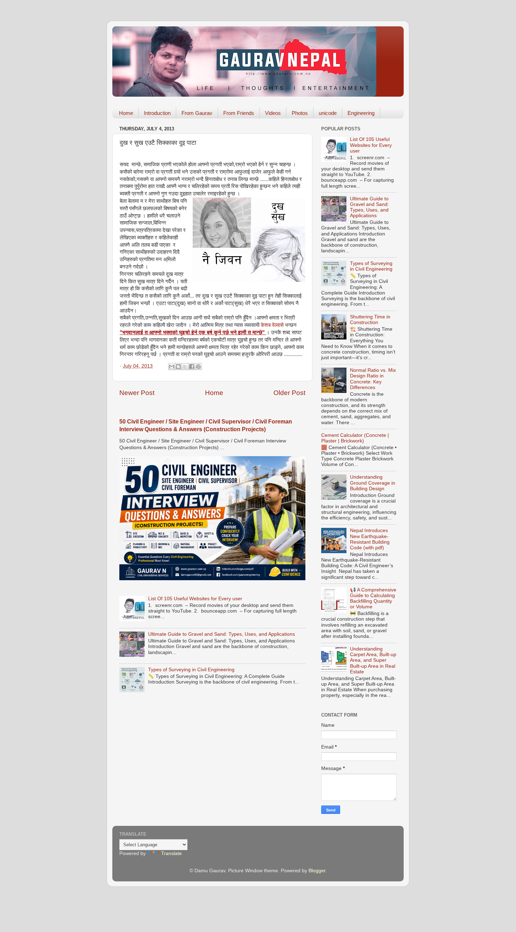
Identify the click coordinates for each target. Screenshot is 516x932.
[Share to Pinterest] (198, 366)
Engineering (361, 113)
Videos (273, 113)
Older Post (289, 392)
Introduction (157, 113)
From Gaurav (196, 113)
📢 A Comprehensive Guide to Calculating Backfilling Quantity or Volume (373, 598)
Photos (300, 113)
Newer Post (136, 392)
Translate (171, 853)
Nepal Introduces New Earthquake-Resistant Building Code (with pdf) (370, 539)
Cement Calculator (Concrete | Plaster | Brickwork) (355, 438)
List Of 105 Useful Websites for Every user (195, 598)
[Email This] (171, 366)
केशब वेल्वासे (272, 325)
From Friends (238, 113)
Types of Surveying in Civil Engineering (191, 669)
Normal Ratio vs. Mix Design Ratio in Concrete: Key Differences (373, 379)
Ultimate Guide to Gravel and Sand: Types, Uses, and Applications (221, 634)
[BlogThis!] (178, 366)
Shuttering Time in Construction (370, 319)
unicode (328, 113)
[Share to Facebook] (191, 366)
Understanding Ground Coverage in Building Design (372, 482)
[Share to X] (184, 366)
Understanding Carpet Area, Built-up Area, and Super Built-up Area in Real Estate (373, 660)
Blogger (317, 870)
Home (126, 113)
